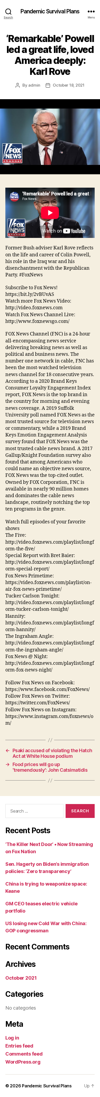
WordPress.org (23, 1062)
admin (34, 85)
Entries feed (19, 1046)
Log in (12, 1038)
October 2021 (21, 978)
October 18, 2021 (69, 85)
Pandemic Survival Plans (50, 11)
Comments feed (24, 1054)
